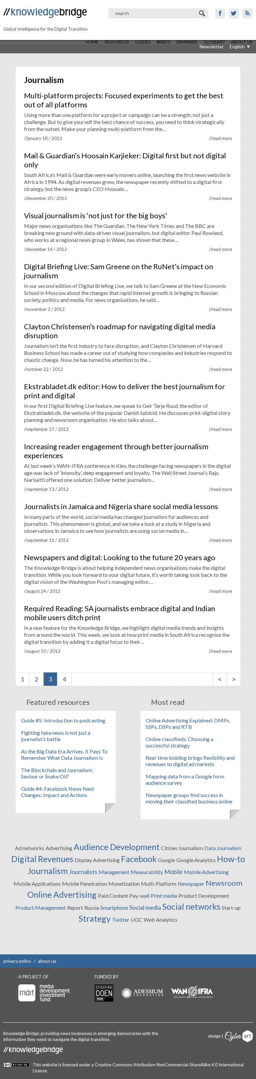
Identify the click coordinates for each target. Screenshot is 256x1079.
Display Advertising (97, 860)
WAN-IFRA (192, 992)
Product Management (40, 907)
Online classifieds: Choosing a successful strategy (179, 742)
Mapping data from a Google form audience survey (185, 779)
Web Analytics (160, 919)
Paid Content (113, 895)
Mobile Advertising (206, 872)
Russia (91, 907)
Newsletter (212, 46)
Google (166, 860)
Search (202, 13)
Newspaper (191, 883)
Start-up (231, 907)
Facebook (220, 13)
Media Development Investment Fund (44, 992)
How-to (231, 859)
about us (47, 961)
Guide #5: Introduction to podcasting (63, 720)
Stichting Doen (104, 993)
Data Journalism (222, 848)
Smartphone (114, 907)
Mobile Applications (37, 883)
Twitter (234, 13)
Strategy (95, 918)
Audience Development (117, 847)
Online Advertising (62, 894)
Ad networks (29, 848)
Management (114, 872)
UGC (136, 919)
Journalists (83, 871)
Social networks (191, 906)
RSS (247, 13)
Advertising (59, 848)
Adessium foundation (142, 993)
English (237, 46)
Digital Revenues (42, 859)
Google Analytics (196, 860)
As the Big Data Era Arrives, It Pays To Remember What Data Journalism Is (64, 754)
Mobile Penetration (84, 883)
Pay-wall (139, 895)
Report (75, 907)
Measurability (147, 872)
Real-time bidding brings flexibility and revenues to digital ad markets (190, 760)
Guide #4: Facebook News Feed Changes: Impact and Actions (57, 791)
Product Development (203, 895)
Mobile (173, 871)
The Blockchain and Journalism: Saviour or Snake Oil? (57, 773)
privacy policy (17, 961)
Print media (164, 895)
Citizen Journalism (182, 848)
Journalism (48, 871)
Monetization (124, 883)
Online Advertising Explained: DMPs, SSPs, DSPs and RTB (188, 723)
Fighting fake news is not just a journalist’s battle (55, 735)
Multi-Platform (158, 883)
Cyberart (239, 1036)
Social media (145, 907)
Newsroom (224, 882)
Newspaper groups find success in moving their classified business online (189, 798)
